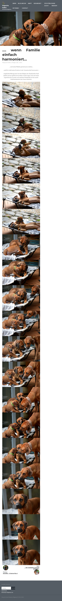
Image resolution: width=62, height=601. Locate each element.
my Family (16, 8)
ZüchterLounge (49, 3)
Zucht (46, 5)
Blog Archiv (22, 3)
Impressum (4, 590)
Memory (54, 5)
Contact (25, 8)
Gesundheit (37, 3)
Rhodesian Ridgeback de (7, 592)
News (14, 3)
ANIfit (30, 3)
